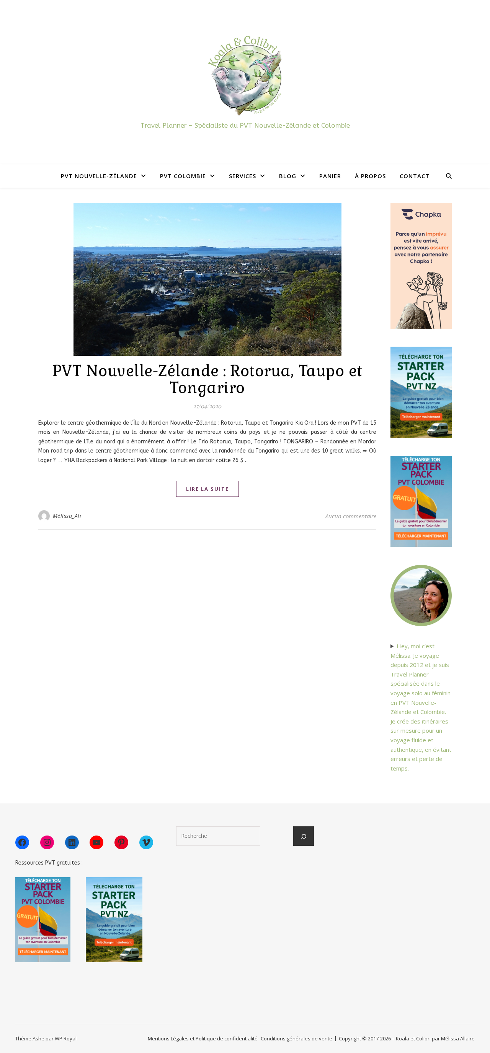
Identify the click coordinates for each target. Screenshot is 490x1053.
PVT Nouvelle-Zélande (99, 176)
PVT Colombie (183, 176)
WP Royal (66, 1038)
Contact (415, 176)
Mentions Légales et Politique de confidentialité (203, 1038)
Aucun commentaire (350, 516)
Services (242, 176)
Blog (287, 176)
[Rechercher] (303, 836)
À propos (370, 176)
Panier (330, 176)
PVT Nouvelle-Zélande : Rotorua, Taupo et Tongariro (207, 379)
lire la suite (207, 488)
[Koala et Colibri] (245, 75)
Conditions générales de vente (296, 1038)
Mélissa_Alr (67, 515)
